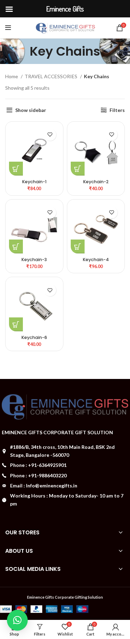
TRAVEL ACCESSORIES (51, 76)
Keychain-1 (34, 182)
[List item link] (65, 465)
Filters (117, 110)
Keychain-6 (34, 337)
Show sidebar (30, 110)
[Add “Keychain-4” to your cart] (78, 246)
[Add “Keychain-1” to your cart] (16, 169)
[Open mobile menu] (8, 28)
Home (12, 76)
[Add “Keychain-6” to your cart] (16, 324)
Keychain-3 (34, 259)
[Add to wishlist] (50, 135)
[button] (17, 620)
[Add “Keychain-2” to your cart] (78, 169)
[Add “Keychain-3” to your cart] (16, 246)
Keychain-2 (96, 182)
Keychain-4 (96, 259)
